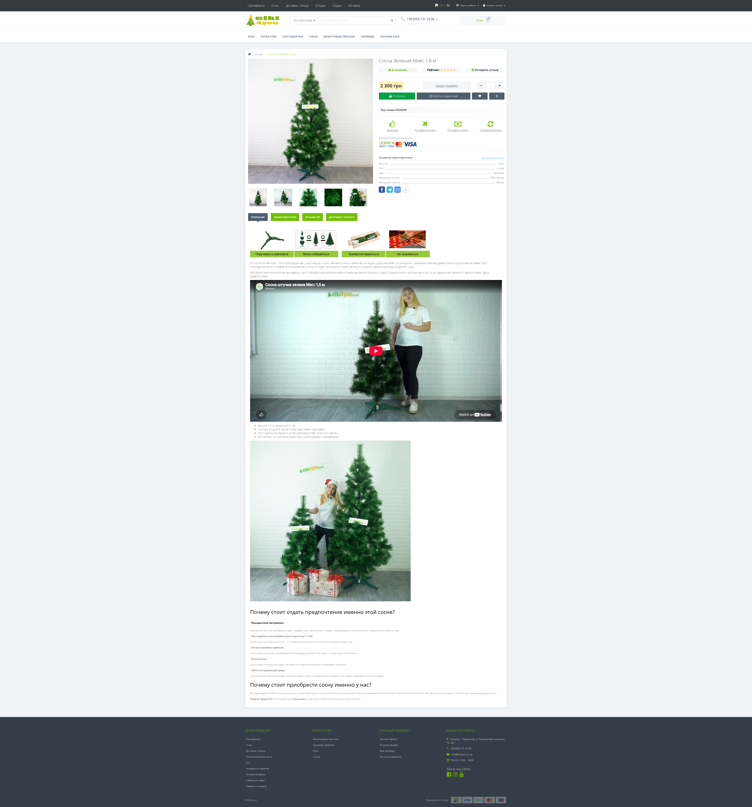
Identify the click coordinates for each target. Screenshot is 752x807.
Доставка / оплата (297, 5)
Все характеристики (493, 157)
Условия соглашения (257, 768)
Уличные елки (390, 36)
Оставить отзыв (486, 70)
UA (441, 5)
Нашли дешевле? (447, 85)
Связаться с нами (255, 780)
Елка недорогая (292, 36)
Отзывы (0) (312, 217)
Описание (258, 217)
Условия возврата (256, 774)
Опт (248, 762)
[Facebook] (450, 775)
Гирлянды (367, 36)
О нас (275, 5)
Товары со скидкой (256, 786)
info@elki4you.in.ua (461, 754)
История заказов (389, 745)
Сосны (313, 36)
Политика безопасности (259, 756)
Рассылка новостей (390, 756)
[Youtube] (462, 775)
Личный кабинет (389, 739)
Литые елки (269, 36)
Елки (251, 36)
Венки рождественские (339, 36)
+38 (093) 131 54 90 (460, 748)
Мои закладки (387, 750)
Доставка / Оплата (341, 217)
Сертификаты (256, 5)
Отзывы (320, 5)
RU (448, 5)
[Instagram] (456, 775)
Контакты (354, 5)
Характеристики (285, 217)
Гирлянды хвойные (323, 745)
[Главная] (249, 54)
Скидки (337, 5)
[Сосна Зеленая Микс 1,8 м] (310, 121)
